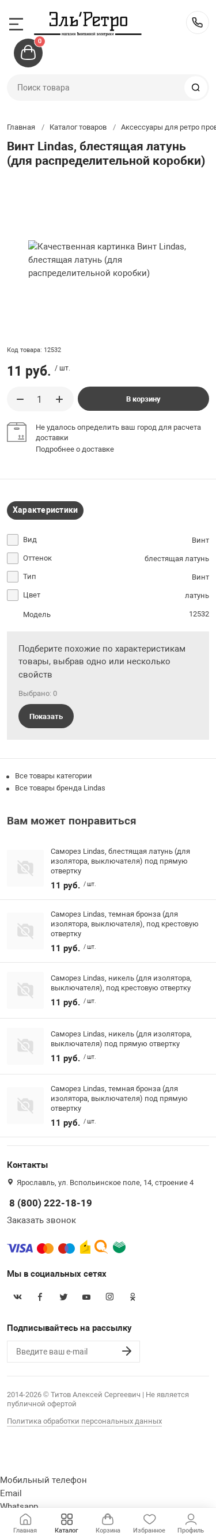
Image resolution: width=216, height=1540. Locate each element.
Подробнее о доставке (75, 449)
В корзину (143, 399)
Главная (21, 127)
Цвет (31, 595)
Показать (46, 716)
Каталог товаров (78, 127)
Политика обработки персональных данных (84, 1421)
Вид (30, 539)
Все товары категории (53, 775)
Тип (29, 576)
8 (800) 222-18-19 (197, 22)
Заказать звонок (41, 1220)
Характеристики (45, 509)
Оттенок (37, 558)
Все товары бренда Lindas (60, 788)
